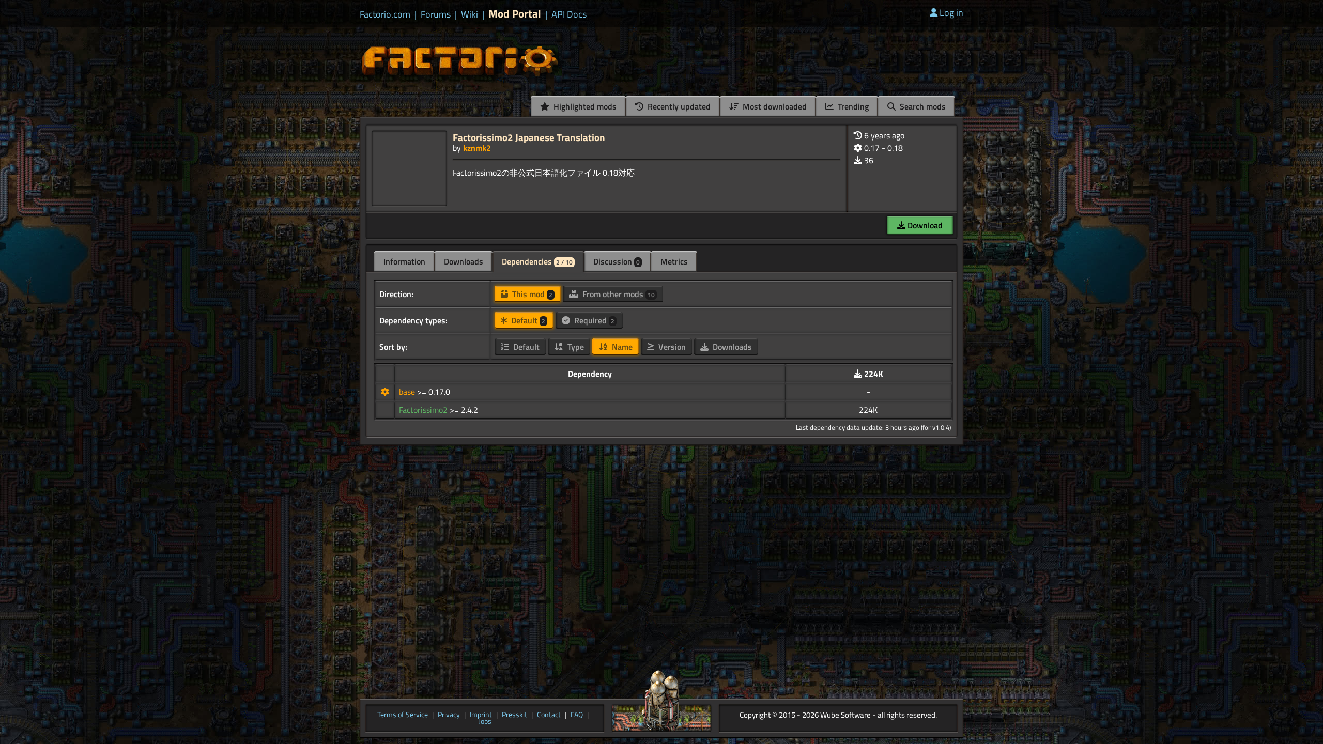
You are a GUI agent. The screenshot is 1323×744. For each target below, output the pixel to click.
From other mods (617, 294)
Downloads (463, 261)
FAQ (577, 715)
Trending (852, 106)
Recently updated (678, 106)
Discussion (616, 261)
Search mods (922, 106)
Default (527, 320)
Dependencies (537, 261)
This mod (531, 294)
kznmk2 (477, 148)
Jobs (485, 721)
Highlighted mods (584, 106)
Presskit (514, 715)
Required (593, 320)
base (408, 391)
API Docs (569, 14)
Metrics (674, 261)
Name (621, 346)
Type (574, 346)
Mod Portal (514, 13)
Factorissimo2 (424, 410)
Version (671, 346)
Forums (436, 14)
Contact (549, 715)
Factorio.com (385, 14)
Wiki (469, 14)
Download (924, 225)
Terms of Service (402, 715)
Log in (951, 13)
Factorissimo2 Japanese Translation (529, 137)
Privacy (449, 715)
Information (404, 261)
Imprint (481, 715)
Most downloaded (774, 106)
